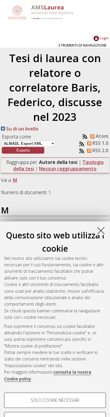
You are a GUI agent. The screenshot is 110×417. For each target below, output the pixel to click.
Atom (101, 136)
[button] (23, 150)
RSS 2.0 (99, 150)
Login (104, 38)
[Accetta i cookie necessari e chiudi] (101, 230)
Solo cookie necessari (55, 400)
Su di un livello (21, 129)
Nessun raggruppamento (68, 168)
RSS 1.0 (99, 143)
